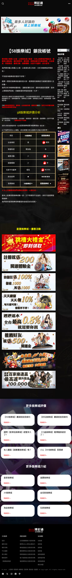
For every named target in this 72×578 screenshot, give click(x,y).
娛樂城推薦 (41, 554)
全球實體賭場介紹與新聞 (27, 541)
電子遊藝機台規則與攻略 (27, 558)
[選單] (69, 3)
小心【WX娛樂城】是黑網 (51, 450)
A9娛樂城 (8, 493)
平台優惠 (4, 551)
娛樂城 (40, 544)
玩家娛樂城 (45, 508)
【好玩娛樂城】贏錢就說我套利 (54, 417)
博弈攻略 (4, 547)
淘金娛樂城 (9, 508)
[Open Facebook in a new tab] (2, 573)
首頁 (3, 541)
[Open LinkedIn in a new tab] (15, 573)
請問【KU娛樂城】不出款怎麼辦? (66, 93)
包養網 (40, 541)
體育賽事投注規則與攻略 (27, 551)
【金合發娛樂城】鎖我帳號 (60, 83)
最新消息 (4, 544)
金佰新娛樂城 (46, 493)
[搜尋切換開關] (3, 3)
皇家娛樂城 (9, 478)
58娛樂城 (66, 109)
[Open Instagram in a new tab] (11, 573)
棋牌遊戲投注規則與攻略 (27, 554)
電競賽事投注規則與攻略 (27, 561)
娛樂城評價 (41, 558)
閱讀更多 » (7, 422)
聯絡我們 (4, 558)
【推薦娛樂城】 (7, 561)
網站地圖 (40, 564)
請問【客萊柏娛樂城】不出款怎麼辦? (60, 93)
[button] (3, 25)
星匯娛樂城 (41, 561)
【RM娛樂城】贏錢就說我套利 (17, 417)
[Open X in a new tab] (7, 573)
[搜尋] (68, 50)
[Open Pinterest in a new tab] (19, 573)
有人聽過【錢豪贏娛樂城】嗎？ (17, 450)
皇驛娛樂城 (45, 478)
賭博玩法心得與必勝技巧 (27, 544)
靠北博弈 (4, 554)
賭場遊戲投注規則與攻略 (27, 547)
